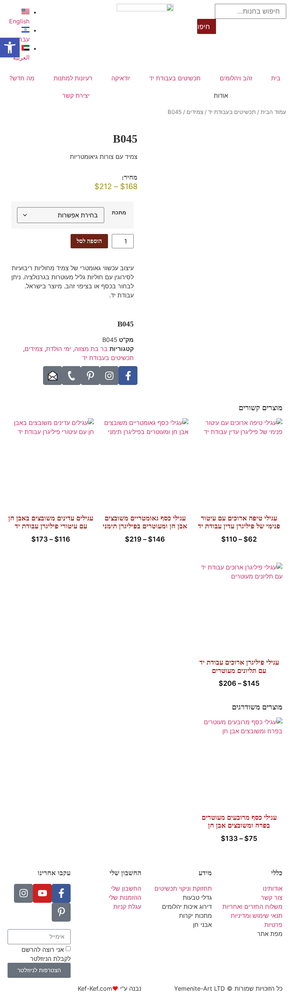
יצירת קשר (75, 95)
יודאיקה (120, 78)
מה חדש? (21, 78)
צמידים (195, 112)
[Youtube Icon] (42, 893)
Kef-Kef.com (95, 988)
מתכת (119, 212)
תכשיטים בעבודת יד (175, 78)
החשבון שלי (125, 873)
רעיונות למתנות (73, 78)
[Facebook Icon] (128, 375)
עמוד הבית (273, 112)
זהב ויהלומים (236, 78)
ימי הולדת (58, 348)
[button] (10, 47)
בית (276, 78)
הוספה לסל (89, 241)
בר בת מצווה (91, 348)
